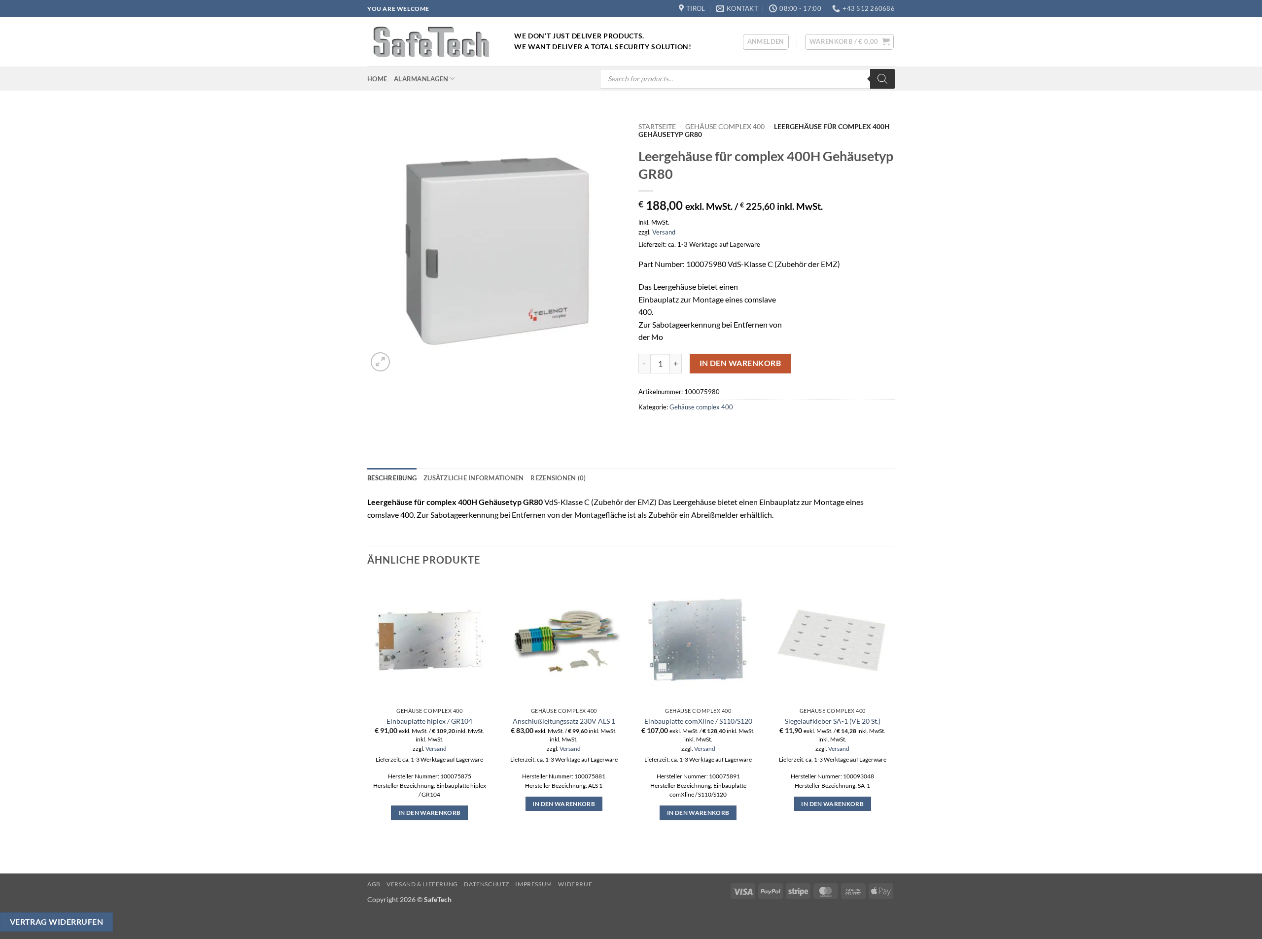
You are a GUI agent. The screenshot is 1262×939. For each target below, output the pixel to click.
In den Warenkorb (740, 363)
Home (377, 79)
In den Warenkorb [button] (429, 812)
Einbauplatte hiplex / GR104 (429, 721)
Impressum (533, 884)
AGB (374, 884)
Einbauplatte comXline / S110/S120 (698, 721)
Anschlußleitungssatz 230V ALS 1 (564, 721)
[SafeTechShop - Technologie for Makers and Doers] (433, 42)
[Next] (894, 724)
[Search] (882, 79)
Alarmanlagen (421, 79)
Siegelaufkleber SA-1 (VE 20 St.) (832, 721)
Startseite (657, 127)
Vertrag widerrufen (56, 921)
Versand (663, 232)
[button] (766, 42)
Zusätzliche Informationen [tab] (473, 478)
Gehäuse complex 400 (725, 127)
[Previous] (367, 724)
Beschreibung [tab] (392, 478)
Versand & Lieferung (422, 884)
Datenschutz (486, 884)
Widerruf (575, 884)
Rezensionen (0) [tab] (558, 478)
